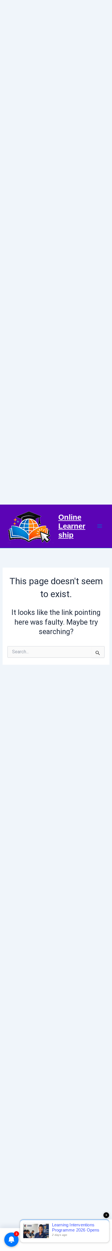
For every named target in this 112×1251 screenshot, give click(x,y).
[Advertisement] (56, 252)
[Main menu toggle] (100, 526)
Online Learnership (71, 526)
